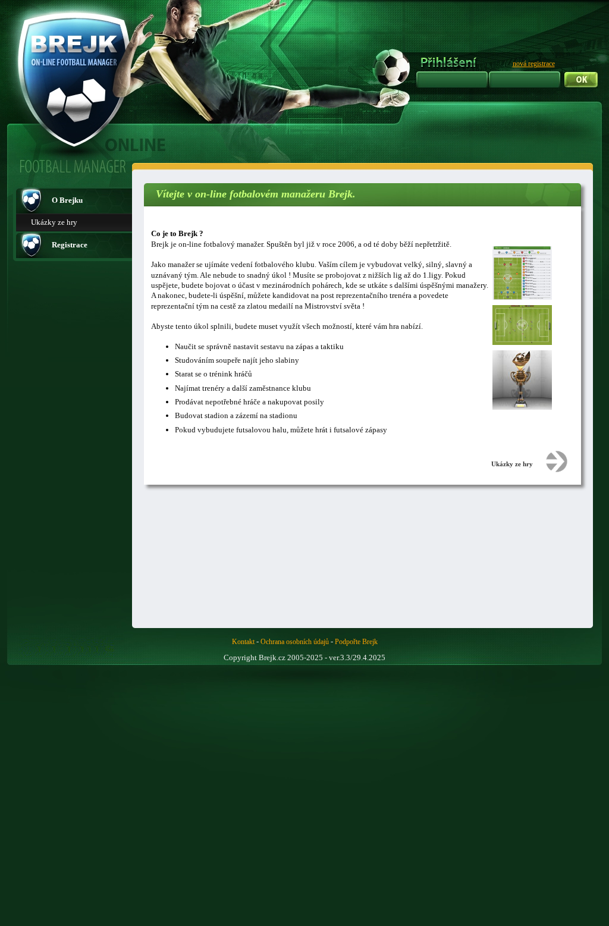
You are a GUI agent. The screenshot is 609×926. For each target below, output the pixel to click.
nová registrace (534, 63)
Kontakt (243, 642)
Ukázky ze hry (54, 222)
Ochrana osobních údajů (294, 642)
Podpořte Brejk (356, 642)
